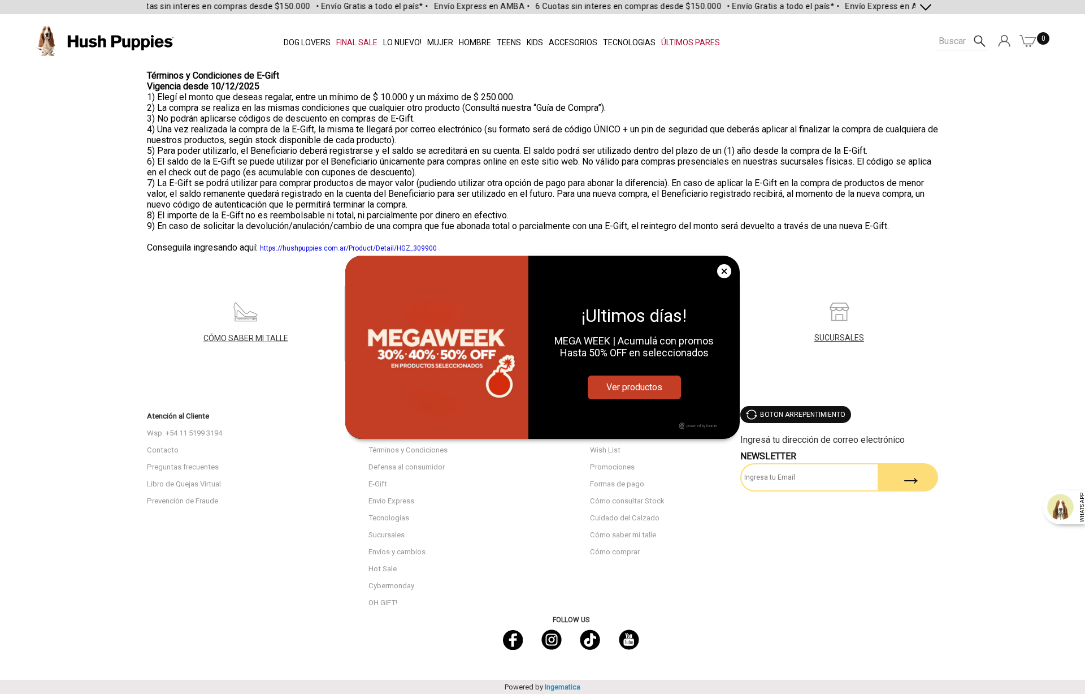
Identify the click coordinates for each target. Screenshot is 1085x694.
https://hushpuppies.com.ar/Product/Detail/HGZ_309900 (348, 248)
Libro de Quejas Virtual (184, 484)
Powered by (542, 687)
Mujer (440, 42)
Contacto (163, 450)
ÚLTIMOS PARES (690, 42)
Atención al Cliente (178, 416)
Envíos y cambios (397, 552)
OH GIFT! (382, 602)
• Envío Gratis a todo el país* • (362, 6)
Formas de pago (617, 484)
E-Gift (377, 484)
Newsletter (768, 456)
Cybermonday (391, 585)
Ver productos (634, 387)
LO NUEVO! (402, 42)
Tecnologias (629, 42)
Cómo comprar (615, 552)
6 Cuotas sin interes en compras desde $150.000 (207, 6)
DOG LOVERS (307, 42)
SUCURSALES (839, 337)
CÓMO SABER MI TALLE (245, 338)
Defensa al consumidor (406, 467)
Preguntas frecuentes (183, 467)
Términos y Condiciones (408, 450)
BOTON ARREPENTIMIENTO (802, 415)
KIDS (535, 42)
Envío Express (391, 501)
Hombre (475, 42)
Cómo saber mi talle (623, 535)
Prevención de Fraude (182, 501)
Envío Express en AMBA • (472, 6)
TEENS (509, 42)
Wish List (605, 450)
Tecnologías (388, 518)
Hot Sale (382, 568)
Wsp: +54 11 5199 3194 (184, 433)
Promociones (612, 467)
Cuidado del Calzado (624, 518)
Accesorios (573, 42)
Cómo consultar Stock (627, 501)
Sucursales (386, 535)
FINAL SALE (356, 42)
